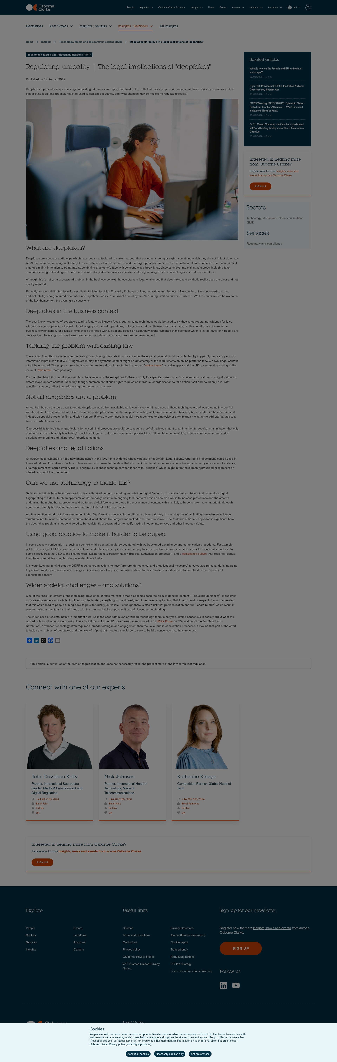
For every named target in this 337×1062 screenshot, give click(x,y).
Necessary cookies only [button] (170, 1054)
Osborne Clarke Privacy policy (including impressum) (120, 1044)
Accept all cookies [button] (138, 1054)
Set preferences (200, 1054)
